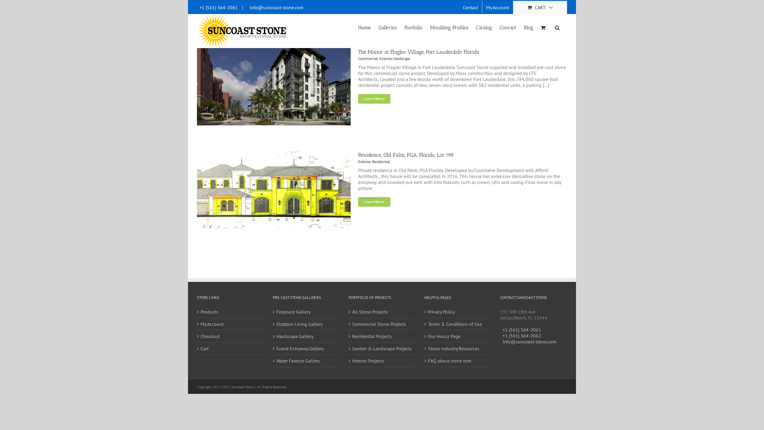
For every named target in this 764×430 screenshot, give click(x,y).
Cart (205, 348)
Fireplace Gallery (293, 312)
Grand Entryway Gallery (300, 348)
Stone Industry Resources (453, 348)
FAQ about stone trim (449, 361)
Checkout (210, 336)
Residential (381, 161)
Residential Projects (372, 336)
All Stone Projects (370, 312)
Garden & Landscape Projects (382, 348)
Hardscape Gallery (294, 336)
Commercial (368, 58)
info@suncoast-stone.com (277, 7)
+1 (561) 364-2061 (218, 7)
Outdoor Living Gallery (299, 324)
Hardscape (401, 58)
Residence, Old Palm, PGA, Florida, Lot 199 (406, 155)
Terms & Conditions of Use (455, 324)
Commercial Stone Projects (379, 324)
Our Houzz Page (444, 336)
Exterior (385, 58)
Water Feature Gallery (298, 361)
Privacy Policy (441, 312)
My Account (212, 324)
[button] (557, 27)
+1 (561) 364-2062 (522, 336)
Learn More (374, 98)
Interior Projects (368, 361)
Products (209, 312)
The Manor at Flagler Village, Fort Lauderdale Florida (418, 52)
